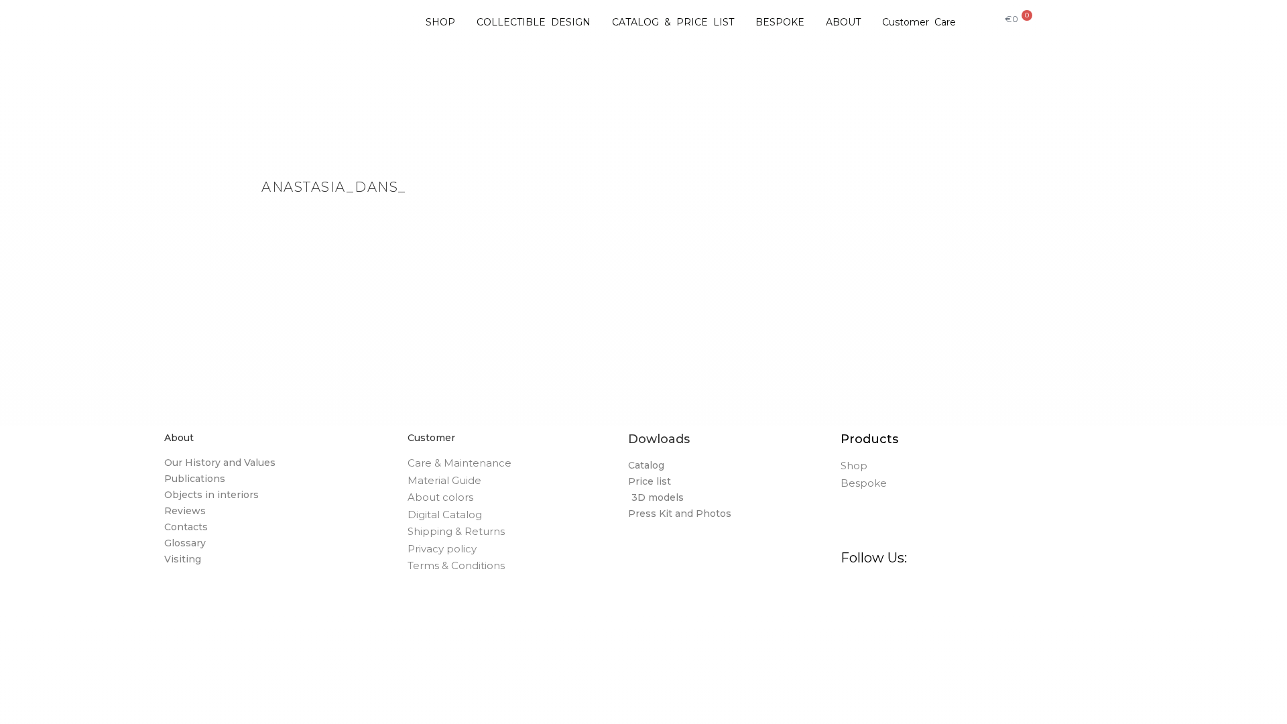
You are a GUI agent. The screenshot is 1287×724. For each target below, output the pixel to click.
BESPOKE (779, 22)
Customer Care (919, 22)
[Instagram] (887, 591)
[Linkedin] (986, 591)
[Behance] (953, 591)
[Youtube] (1018, 591)
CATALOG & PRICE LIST (673, 22)
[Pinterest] (920, 591)
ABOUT (843, 22)
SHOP (440, 22)
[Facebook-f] (854, 591)
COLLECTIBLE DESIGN (534, 22)
